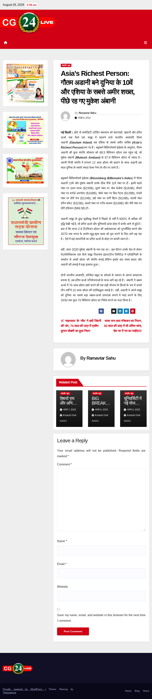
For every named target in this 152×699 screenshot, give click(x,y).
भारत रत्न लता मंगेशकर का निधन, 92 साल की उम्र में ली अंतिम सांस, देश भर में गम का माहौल (123, 326)
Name (62, 541)
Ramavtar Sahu (87, 112)
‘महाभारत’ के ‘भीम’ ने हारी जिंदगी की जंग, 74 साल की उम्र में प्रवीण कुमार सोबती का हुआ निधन (81, 326)
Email (62, 564)
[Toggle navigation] (145, 43)
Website (62, 586)
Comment (64, 464)
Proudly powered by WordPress (24, 689)
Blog (137, 691)
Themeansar (9, 692)
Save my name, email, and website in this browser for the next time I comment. (101, 618)
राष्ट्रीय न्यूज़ (66, 65)
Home (128, 691)
